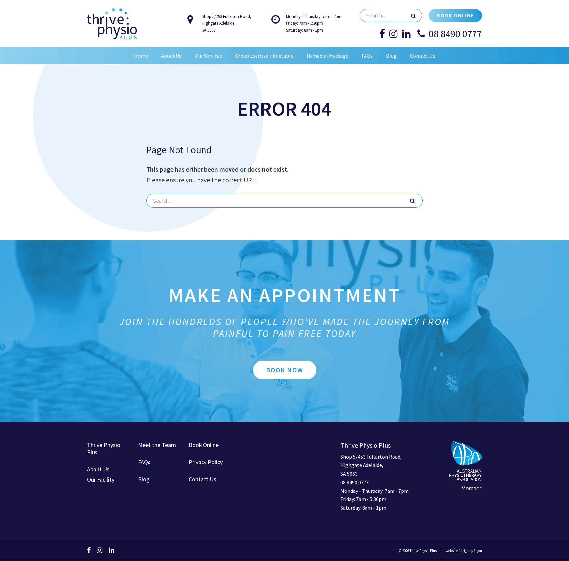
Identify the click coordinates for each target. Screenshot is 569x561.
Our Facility (100, 479)
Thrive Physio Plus (103, 448)
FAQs (367, 55)
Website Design (457, 550)
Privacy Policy (206, 462)
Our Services (208, 55)
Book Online (455, 15)
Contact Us (422, 55)
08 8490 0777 (455, 33)
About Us (171, 55)
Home (141, 55)
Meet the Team (157, 445)
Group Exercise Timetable (264, 55)
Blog (391, 55)
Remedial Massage (327, 55)
